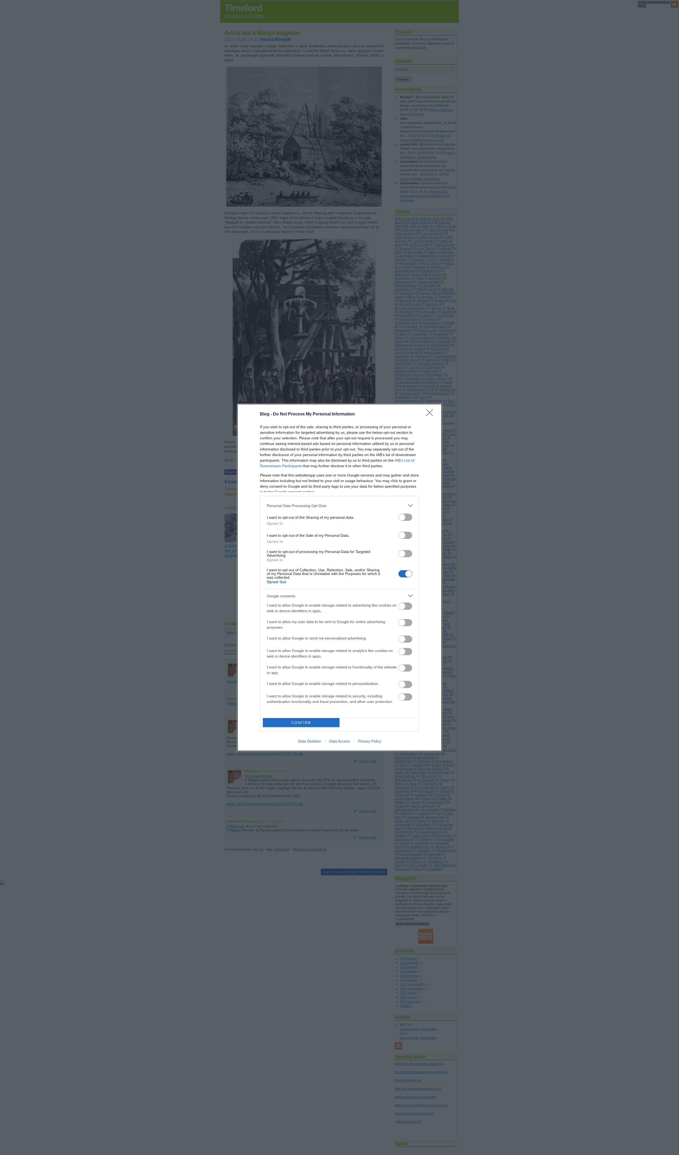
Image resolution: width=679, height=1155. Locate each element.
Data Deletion (309, 741)
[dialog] (339, 577)
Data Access (339, 741)
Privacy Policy (369, 741)
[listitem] (339, 505)
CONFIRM (301, 723)
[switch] (405, 517)
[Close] (431, 414)
